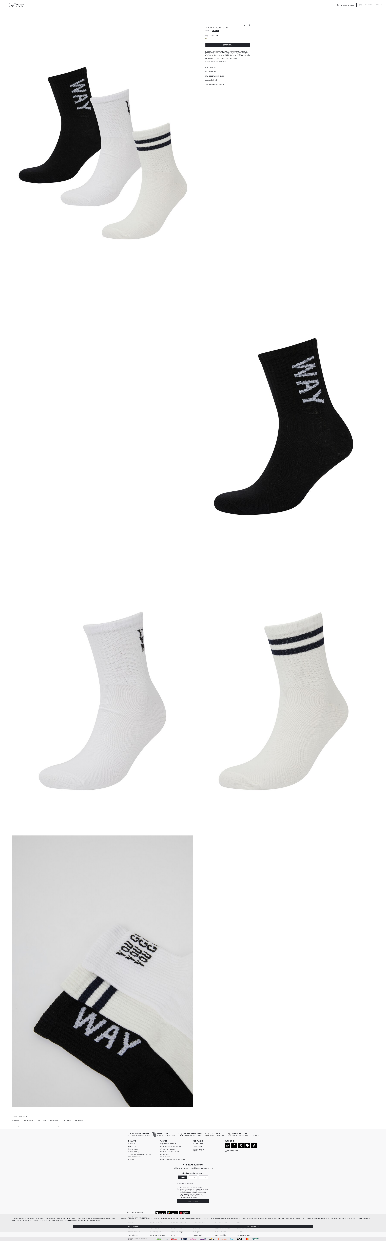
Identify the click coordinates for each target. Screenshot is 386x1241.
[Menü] (5, 5)
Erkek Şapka (16, 1120)
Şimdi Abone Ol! (193, 1201)
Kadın (183, 1177)
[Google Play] (172, 1212)
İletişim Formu (197, 1146)
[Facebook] (234, 1145)
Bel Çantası (67, 1120)
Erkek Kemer (79, 1120)
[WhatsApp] (227, 1145)
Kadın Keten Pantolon (157, 1235)
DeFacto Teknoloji (134, 1157)
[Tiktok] (254, 1145)
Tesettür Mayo (133, 1235)
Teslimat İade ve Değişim (214, 84)
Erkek (193, 1177)
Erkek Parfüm (28, 1120)
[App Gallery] (184, 1212)
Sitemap (131, 1159)
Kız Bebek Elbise (198, 1235)
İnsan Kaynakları (134, 1149)
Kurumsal (131, 1144)
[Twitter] (241, 1145)
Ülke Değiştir (232, 1151)
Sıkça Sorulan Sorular (168, 1144)
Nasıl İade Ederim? (168, 1149)
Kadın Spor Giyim (220, 1235)
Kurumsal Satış (133, 1151)
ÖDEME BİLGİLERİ (211, 80)
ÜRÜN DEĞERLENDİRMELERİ (214, 76)
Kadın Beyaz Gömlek (242, 1235)
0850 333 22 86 (197, 1151)
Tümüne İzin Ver (253, 1227)
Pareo (173, 1235)
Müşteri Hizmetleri (198, 1149)
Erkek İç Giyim (41, 1120)
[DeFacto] (16, 5)
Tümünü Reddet (133, 1227)
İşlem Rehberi (164, 1154)
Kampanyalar (165, 1157)
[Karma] (206, 38)
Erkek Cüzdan (55, 1120)
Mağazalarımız (197, 1144)
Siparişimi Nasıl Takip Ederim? (172, 1146)
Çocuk (203, 1177)
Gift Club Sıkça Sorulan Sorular (171, 1151)
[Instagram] (247, 1145)
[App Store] (160, 1212)
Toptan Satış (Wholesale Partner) (139, 1154)
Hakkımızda (132, 1146)
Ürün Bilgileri (210, 72)
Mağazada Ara (210, 67)
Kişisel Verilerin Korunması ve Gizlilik (172, 1159)
